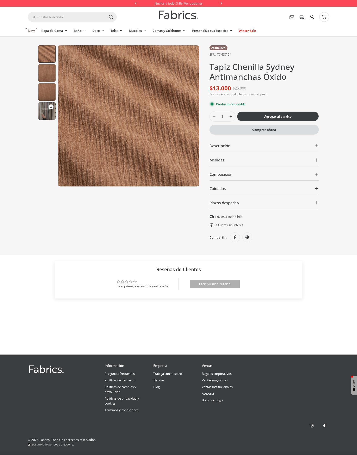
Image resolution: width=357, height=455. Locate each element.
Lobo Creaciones (64, 444)
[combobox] (72, 17)
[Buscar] (110, 16)
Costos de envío (220, 94)
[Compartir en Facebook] (235, 237)
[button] (135, 3)
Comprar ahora (264, 130)
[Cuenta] (311, 16)
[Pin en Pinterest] (247, 237)
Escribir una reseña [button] (215, 284)
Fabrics (44, 440)
